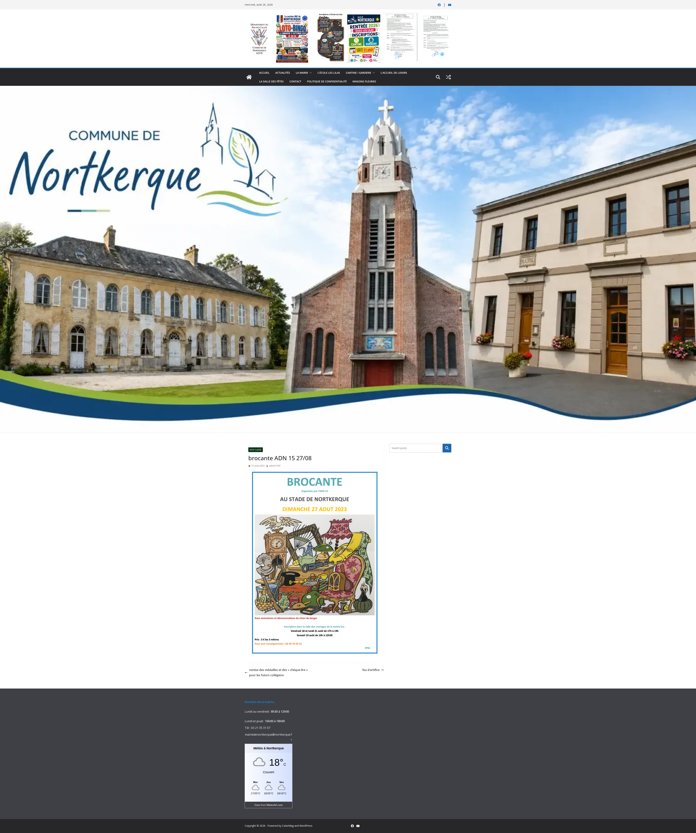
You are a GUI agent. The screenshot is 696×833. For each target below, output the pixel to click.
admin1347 (275, 465)
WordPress (305, 825)
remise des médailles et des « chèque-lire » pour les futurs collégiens (278, 672)
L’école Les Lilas (329, 72)
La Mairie (302, 72)
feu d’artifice (371, 670)
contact (295, 81)
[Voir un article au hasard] (448, 77)
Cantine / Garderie (358, 72)
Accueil (264, 72)
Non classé (255, 449)
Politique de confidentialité (327, 81)
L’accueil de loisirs (394, 72)
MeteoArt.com (275, 804)
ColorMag (288, 825)
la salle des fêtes (271, 81)
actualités (282, 72)
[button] (310, 72)
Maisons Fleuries (364, 81)
